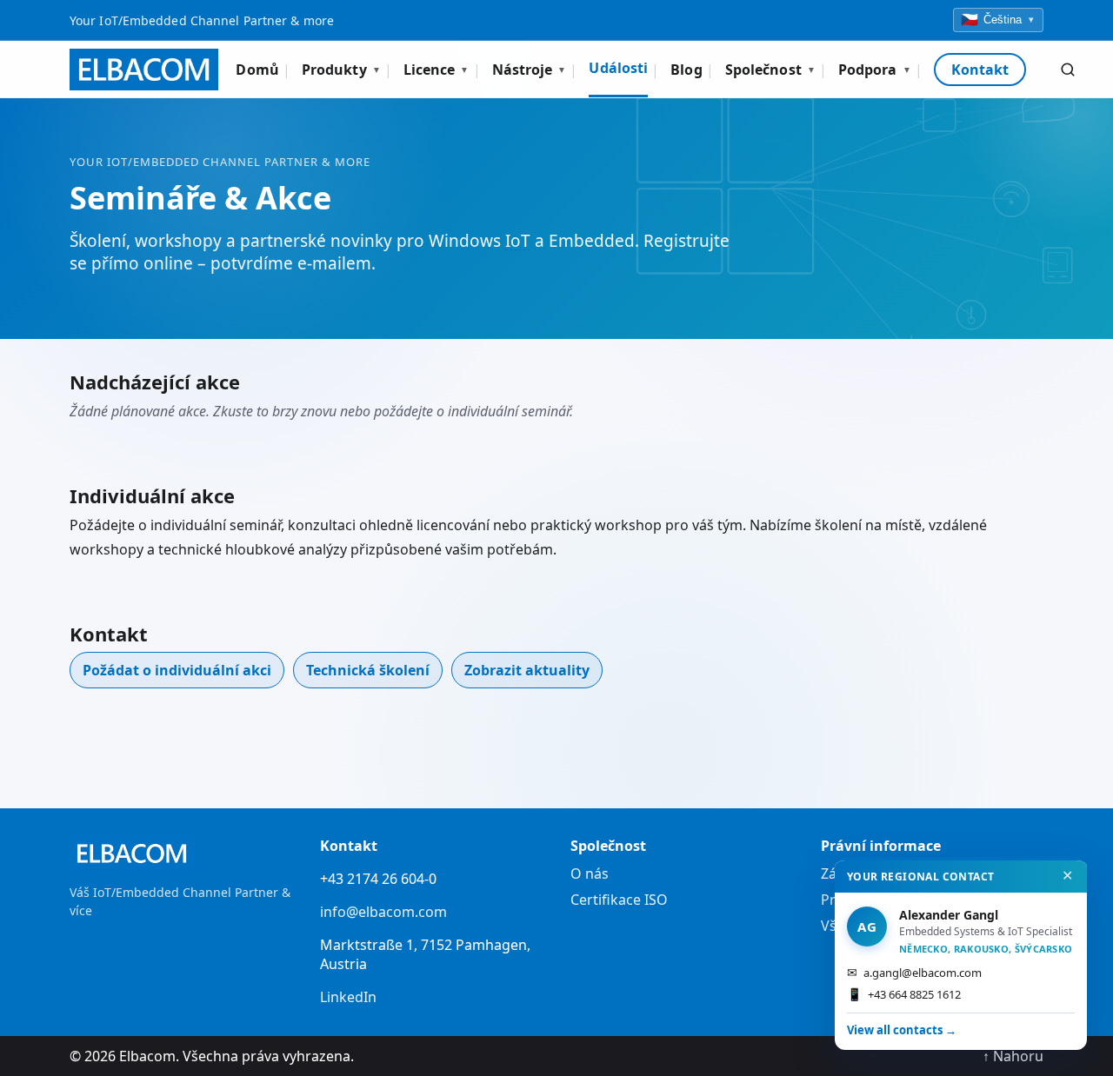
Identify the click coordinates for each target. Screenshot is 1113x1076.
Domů (257, 69)
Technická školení (368, 670)
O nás (589, 873)
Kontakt (980, 69)
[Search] (1068, 69)
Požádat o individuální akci (177, 670)
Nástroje (529, 69)
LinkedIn (348, 996)
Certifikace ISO (619, 899)
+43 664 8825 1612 (904, 994)
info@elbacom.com (383, 911)
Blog (686, 69)
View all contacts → (901, 1030)
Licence (436, 69)
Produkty (341, 69)
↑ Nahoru (1013, 1056)
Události (618, 67)
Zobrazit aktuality (527, 670)
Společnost (770, 69)
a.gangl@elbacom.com (914, 972)
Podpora (874, 69)
